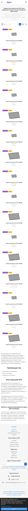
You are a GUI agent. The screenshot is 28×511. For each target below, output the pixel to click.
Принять (14, 508)
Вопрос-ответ (14, 457)
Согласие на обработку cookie (14, 495)
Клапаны (14, 434)
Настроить (8, 506)
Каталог (14, 426)
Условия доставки (14, 444)
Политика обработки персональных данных (14, 491)
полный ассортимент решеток (18, 413)
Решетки (14, 429)
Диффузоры (14, 431)
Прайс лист (14, 449)
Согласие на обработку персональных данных (14, 493)
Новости (14, 453)
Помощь (14, 440)
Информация (14, 451)
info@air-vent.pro (15, 479)
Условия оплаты (14, 442)
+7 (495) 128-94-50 (15, 476)
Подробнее (3, 506)
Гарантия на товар (14, 446)
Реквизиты (14, 455)
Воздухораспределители (14, 433)
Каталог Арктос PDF (14, 438)
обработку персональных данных (18, 466)
